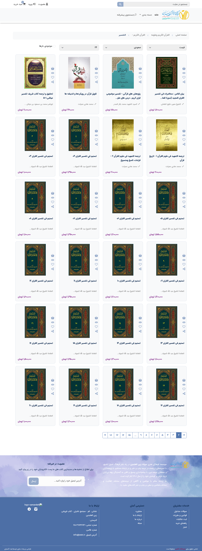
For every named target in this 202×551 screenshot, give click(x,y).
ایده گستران (8, 549)
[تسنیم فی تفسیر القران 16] (41, 349)
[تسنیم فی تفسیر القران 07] (85, 225)
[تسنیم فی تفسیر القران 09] (172, 287)
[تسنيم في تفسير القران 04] (85, 162)
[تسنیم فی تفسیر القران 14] (128, 349)
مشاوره (139, 511)
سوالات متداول (180, 511)
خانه (156, 15)
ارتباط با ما (137, 515)
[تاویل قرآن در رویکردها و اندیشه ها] (81, 100)
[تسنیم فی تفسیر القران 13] (172, 349)
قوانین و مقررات (180, 515)
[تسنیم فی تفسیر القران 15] (85, 349)
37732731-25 (79, 525)
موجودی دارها (45, 46)
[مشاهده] (184, 73)
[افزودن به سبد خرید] (184, 68)
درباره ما (138, 519)
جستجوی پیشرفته (125, 15)
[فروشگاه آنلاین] (175, 14)
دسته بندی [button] (146, 15)
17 (117, 435)
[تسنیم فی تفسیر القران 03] (41, 162)
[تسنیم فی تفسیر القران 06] (128, 225)
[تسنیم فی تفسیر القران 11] (85, 287)
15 (129, 435)
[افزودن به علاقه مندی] (184, 77)
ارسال (33, 481)
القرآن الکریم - (138, 35)
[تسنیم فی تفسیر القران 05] (172, 225)
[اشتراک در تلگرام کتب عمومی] (29, 509)
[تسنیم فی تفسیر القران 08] (41, 225)
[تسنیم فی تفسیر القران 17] (172, 412)
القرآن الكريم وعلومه (160, 35)
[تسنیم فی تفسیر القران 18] (128, 412)
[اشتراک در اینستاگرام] (36, 509)
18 (111, 435)
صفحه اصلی (181, 35)
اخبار (185, 527)
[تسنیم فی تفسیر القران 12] (41, 287)
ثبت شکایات (181, 519)
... (135, 435)
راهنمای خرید (181, 523)
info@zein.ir (79, 535)
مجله (140, 523)
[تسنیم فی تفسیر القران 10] (128, 287)
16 (123, 435)
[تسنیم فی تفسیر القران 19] (85, 412)
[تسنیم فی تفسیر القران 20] (41, 412)
